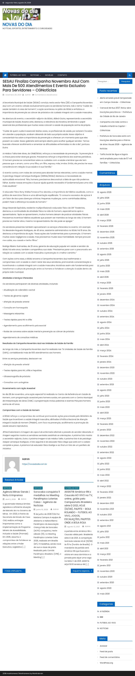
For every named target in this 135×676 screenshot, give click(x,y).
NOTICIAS (34, 75)
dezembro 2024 (107, 299)
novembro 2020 (107, 571)
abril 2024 (104, 345)
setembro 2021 (106, 520)
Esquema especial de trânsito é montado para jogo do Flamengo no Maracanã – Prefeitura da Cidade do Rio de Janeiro (83, 571)
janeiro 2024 (105, 362)
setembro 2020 (107, 582)
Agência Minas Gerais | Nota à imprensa (16, 493)
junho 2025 (105, 265)
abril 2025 (104, 277)
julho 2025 (104, 260)
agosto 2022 (105, 458)
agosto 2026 (105, 192)
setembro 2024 (107, 316)
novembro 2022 (107, 441)
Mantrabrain (37, 673)
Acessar (103, 646)
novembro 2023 (107, 373)
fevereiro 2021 (106, 560)
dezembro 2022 (107, 435)
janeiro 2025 (105, 294)
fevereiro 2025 (106, 288)
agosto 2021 (105, 526)
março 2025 (105, 282)
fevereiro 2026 (106, 226)
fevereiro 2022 (106, 492)
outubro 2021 (106, 514)
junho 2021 (104, 537)
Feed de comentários (110, 657)
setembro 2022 (107, 452)
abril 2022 (104, 480)
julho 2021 (104, 531)
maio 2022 (105, 475)
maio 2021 (104, 543)
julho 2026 (104, 198)
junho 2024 (105, 333)
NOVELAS (49, 75)
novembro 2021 (107, 509)
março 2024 (105, 350)
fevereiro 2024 (106, 356)
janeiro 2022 (105, 497)
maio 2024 (105, 339)
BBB (101, 617)
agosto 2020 (105, 588)
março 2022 (105, 486)
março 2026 (105, 220)
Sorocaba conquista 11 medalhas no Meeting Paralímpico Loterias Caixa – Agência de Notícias (47, 498)
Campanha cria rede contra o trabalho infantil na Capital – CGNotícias (114, 126)
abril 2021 (104, 548)
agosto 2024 (106, 322)
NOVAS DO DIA (17, 24)
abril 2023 (104, 412)
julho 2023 (104, 395)
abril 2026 (104, 214)
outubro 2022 (106, 446)
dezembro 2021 (107, 503)
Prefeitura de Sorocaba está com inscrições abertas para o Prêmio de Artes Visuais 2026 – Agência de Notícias (116, 142)
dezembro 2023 (107, 367)
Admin (27, 95)
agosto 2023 (105, 390)
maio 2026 (105, 209)
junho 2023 (105, 401)
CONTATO (62, 75)
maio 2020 (105, 593)
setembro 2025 (107, 248)
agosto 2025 (105, 254)
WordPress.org (106, 663)
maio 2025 (105, 271)
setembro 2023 (107, 384)
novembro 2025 (107, 237)
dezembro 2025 (107, 231)
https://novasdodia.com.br (34, 464)
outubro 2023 (106, 379)
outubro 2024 (106, 311)
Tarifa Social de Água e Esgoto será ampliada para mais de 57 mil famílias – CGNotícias (116, 158)
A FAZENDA (104, 611)
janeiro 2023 (105, 429)
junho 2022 (105, 469)
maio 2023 (105, 407)
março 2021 (105, 554)
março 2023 (105, 418)
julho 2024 (104, 328)
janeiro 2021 (105, 565)
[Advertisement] (67, 49)
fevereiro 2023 (106, 424)
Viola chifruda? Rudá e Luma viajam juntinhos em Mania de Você (15, 571)
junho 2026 (105, 203)
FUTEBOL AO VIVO (18, 75)
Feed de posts (106, 651)
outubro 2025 (106, 243)
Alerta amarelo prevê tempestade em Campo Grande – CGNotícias (116, 100)
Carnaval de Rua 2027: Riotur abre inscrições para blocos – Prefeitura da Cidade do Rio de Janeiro (116, 112)
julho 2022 (104, 463)
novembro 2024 (107, 305)
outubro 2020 (106, 577)
